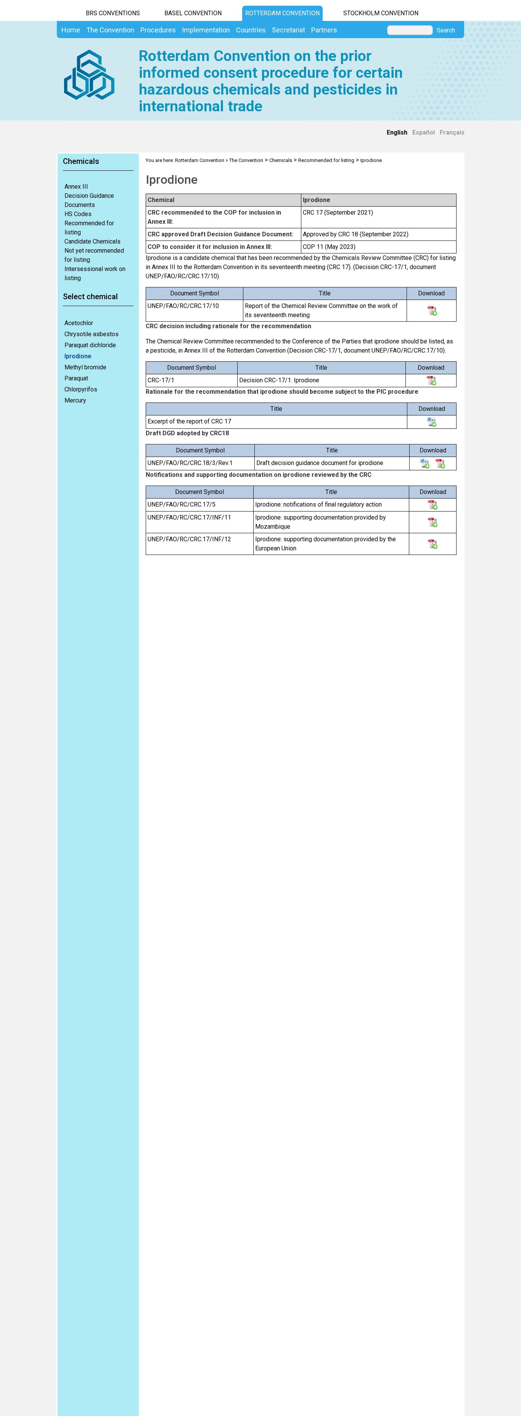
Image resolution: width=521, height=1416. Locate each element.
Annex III (76, 186)
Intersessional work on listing (94, 273)
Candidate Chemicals (92, 241)
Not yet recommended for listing (94, 255)
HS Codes (78, 214)
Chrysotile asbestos (91, 334)
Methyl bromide (85, 367)
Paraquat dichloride (90, 345)
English (397, 132)
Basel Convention (193, 13)
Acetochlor (78, 323)
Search (446, 30)
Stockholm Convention (380, 13)
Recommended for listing (89, 228)
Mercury (75, 400)
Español (423, 132)
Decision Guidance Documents (89, 200)
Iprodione (77, 356)
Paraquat (76, 378)
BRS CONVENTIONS (113, 13)
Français (452, 132)
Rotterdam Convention (282, 13)
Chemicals (280, 160)
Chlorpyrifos (80, 389)
